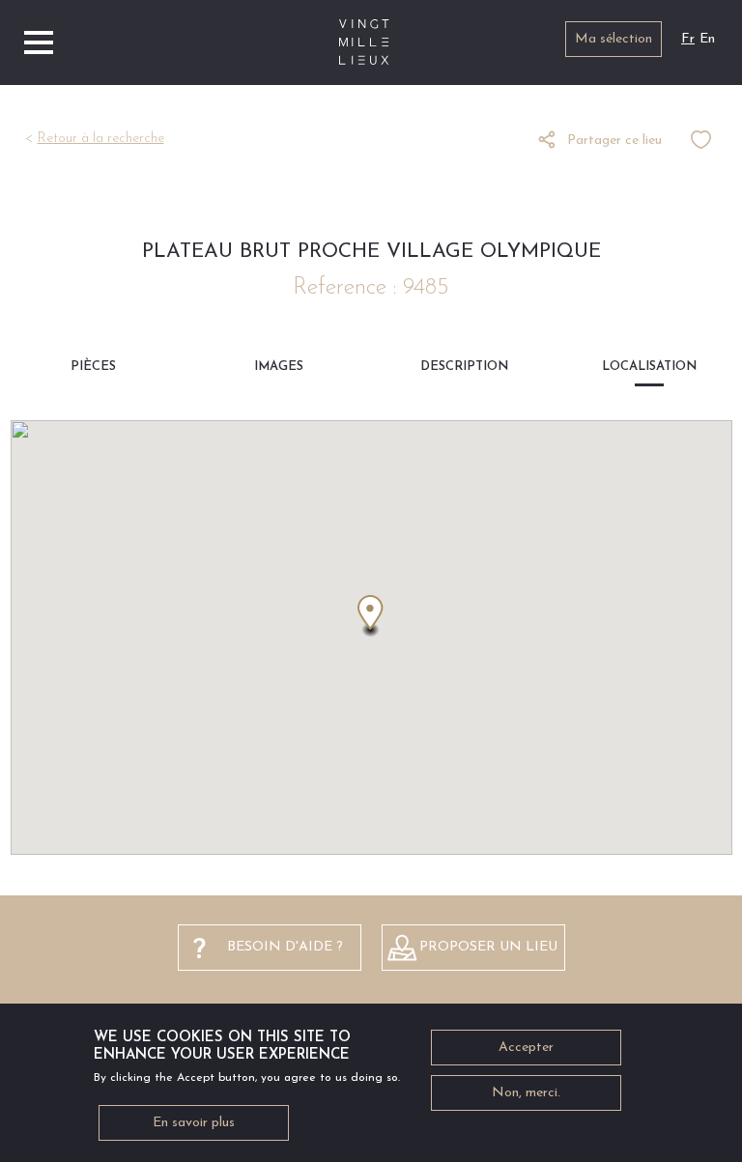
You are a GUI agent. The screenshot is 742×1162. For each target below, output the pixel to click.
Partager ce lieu (614, 140)
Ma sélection (613, 39)
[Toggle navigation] (38, 42)
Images (278, 366)
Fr (688, 39)
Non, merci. (526, 1093)
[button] (370, 616)
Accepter (526, 1047)
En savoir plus (194, 1123)
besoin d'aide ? (285, 947)
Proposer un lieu (488, 947)
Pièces (93, 366)
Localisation (649, 366)
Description (464, 366)
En (707, 39)
